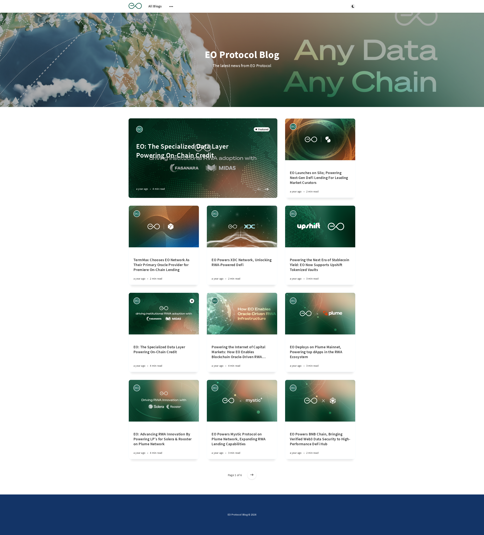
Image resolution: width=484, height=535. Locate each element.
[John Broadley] (139, 129)
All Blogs (155, 6)
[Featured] (192, 301)
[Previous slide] (259, 189)
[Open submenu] (171, 6)
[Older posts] (251, 475)
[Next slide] (267, 189)
